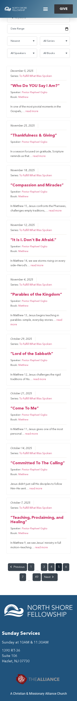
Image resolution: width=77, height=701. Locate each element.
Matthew (23, 97)
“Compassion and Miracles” (37, 185)
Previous (19, 567)
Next (47, 577)
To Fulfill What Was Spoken (35, 76)
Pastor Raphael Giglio (34, 92)
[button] (45, 9)
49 (36, 577)
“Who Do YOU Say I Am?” (35, 86)
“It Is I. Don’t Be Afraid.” (33, 240)
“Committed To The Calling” (37, 463)
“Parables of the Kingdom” (36, 295)
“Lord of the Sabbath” (31, 354)
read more (31, 111)
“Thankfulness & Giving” (33, 136)
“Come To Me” (24, 408)
